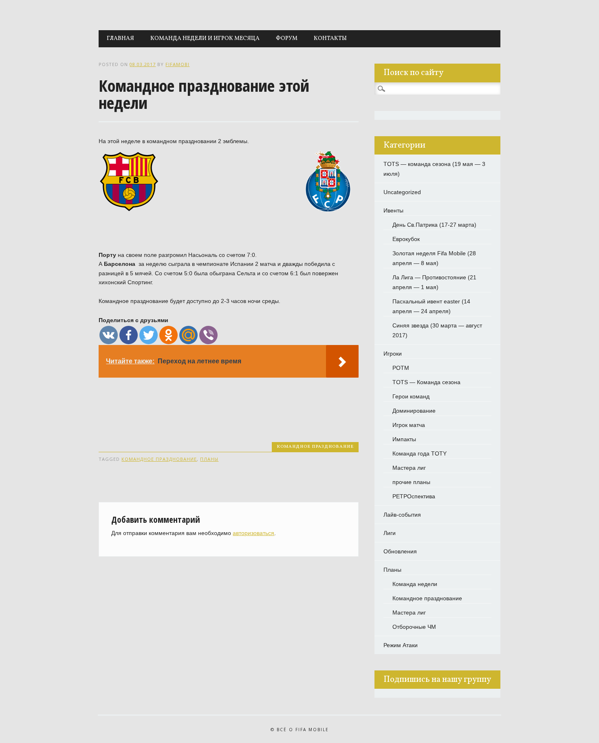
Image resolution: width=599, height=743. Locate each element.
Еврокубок (406, 239)
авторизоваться (253, 533)
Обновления (400, 551)
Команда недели (414, 584)
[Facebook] (128, 335)
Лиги (389, 533)
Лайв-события (402, 514)
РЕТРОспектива (413, 496)
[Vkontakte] (108, 335)
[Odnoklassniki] (168, 335)
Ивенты (393, 210)
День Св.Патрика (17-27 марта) (434, 224)
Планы (392, 569)
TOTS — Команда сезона (426, 382)
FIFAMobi (177, 64)
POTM (400, 368)
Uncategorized (402, 192)
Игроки (392, 353)
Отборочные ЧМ (414, 627)
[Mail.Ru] (188, 335)
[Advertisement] (247, 401)
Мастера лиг (409, 467)
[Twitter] (148, 335)
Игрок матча (408, 425)
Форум (286, 38)
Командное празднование (315, 447)
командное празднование (159, 459)
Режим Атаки (400, 645)
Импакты (404, 439)
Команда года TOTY (419, 453)
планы (209, 459)
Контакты (330, 38)
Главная (120, 38)
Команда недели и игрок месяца (205, 38)
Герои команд (410, 396)
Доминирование (414, 410)
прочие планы (411, 482)
